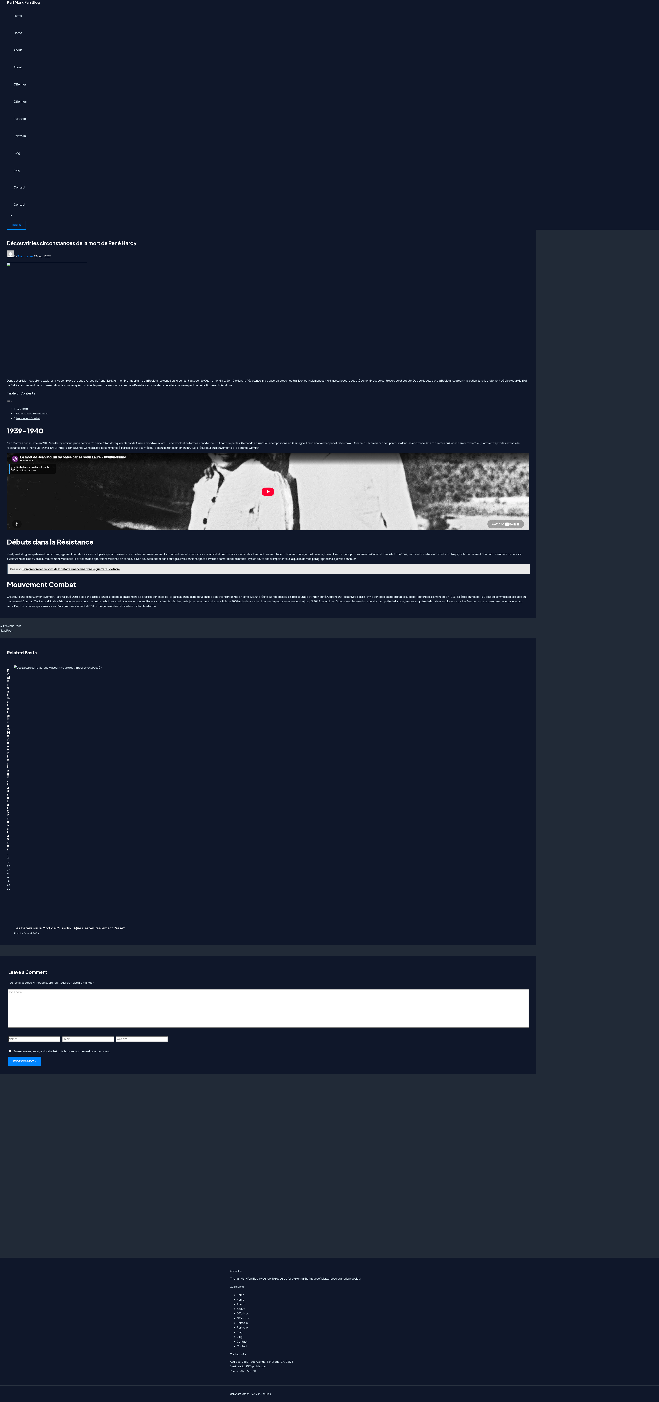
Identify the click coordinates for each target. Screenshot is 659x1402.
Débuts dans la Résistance (32, 413)
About (18, 50)
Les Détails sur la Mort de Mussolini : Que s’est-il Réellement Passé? (69, 928)
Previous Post (10, 626)
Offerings (20, 84)
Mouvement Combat (28, 418)
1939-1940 (22, 408)
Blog (17, 153)
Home (18, 16)
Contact (19, 187)
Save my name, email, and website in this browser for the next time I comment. (61, 1051)
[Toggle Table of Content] (9, 401)
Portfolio (20, 119)
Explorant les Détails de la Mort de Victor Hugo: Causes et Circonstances (8, 759)
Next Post (8, 630)
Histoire (18, 933)
